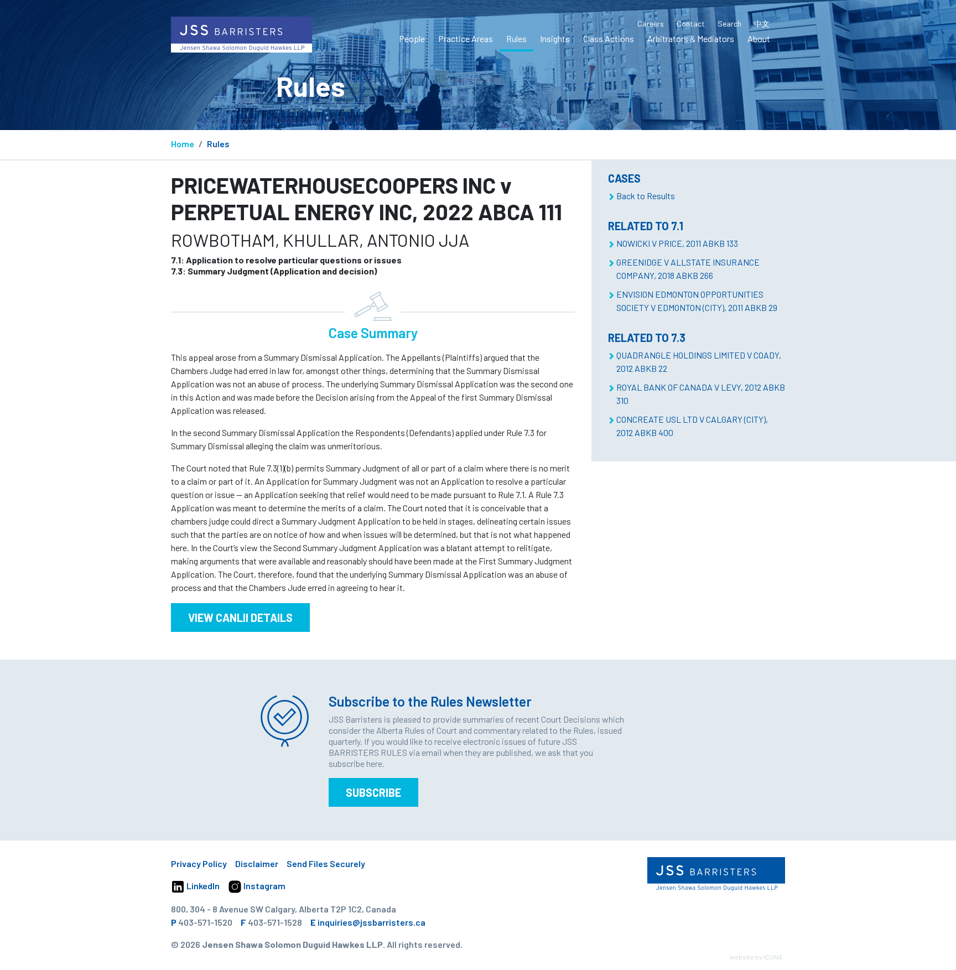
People (412, 38)
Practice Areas (465, 38)
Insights (555, 38)
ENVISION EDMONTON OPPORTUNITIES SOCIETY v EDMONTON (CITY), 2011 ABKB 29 (696, 301)
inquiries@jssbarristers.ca (371, 922)
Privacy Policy (199, 863)
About (758, 38)
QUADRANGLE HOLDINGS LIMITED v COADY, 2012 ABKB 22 (698, 362)
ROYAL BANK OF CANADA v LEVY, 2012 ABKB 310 (700, 394)
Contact (691, 23)
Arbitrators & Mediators (690, 38)
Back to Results (645, 195)
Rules (516, 38)
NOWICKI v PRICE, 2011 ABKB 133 (677, 243)
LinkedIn (202, 885)
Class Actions (608, 38)
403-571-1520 (205, 922)
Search (729, 23)
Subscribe (373, 792)
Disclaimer (256, 863)
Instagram (263, 885)
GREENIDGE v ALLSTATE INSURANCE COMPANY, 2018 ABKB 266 (688, 269)
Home (182, 143)
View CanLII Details (240, 617)
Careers (650, 23)
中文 (762, 23)
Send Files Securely (326, 863)
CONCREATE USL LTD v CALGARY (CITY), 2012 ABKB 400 (692, 426)
